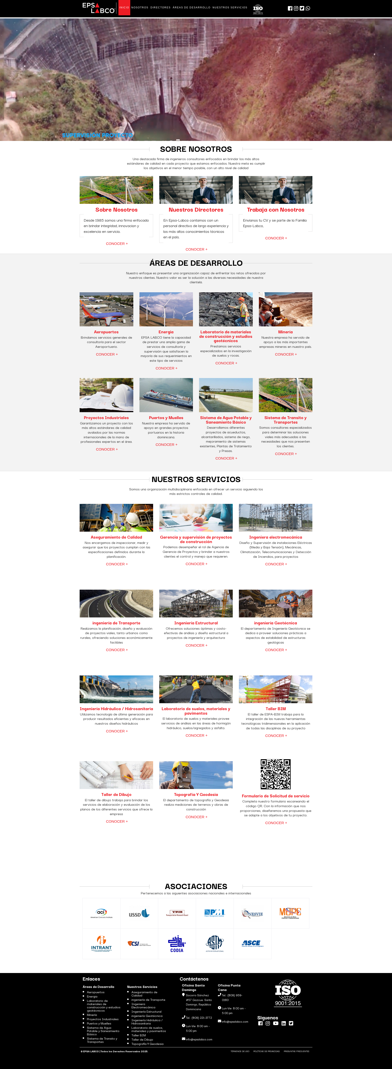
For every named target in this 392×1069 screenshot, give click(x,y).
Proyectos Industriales (103, 1018)
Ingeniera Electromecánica (143, 1005)
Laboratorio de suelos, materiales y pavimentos (148, 1029)
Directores (160, 7)
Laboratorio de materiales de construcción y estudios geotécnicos (103, 1005)
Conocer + (117, 244)
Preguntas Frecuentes (296, 1051)
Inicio (124, 7)
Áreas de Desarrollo (98, 986)
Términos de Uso (240, 1051)
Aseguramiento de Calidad (144, 993)
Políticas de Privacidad (266, 1051)
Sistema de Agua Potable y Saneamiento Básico (103, 1030)
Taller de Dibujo (142, 1039)
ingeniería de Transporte (148, 999)
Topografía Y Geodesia (147, 1043)
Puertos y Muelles (99, 1023)
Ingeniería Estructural (146, 1011)
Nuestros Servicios (230, 7)
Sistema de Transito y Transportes (102, 1040)
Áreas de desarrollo (191, 7)
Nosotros (139, 7)
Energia (92, 996)
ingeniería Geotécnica (147, 1015)
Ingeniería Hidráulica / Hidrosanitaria (147, 1021)
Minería (92, 1014)
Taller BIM (138, 1034)
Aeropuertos (96, 991)
